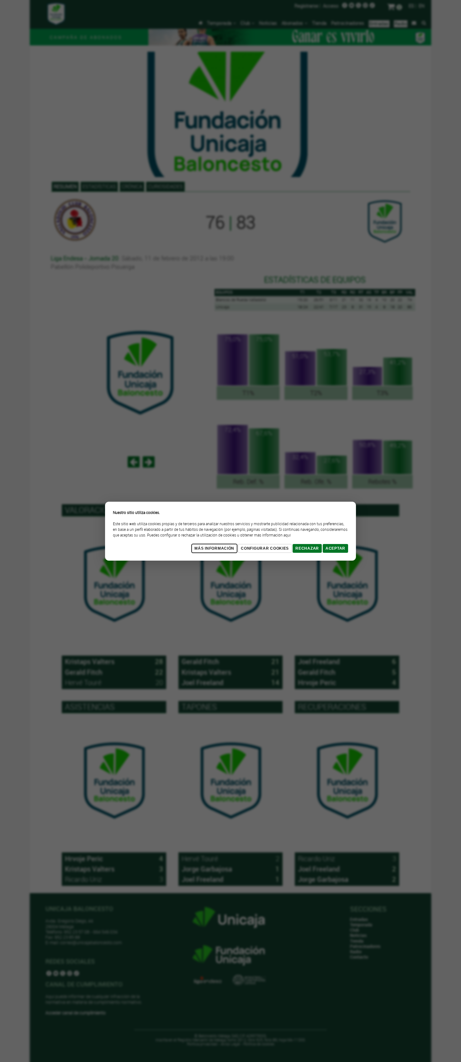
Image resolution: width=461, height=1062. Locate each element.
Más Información (214, 548)
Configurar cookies (265, 548)
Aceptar (335, 548)
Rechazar (307, 548)
